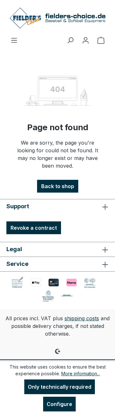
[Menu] (14, 40)
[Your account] (85, 40)
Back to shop (57, 186)
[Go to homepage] (57, 18)
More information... (80, 373)
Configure (59, 404)
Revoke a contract (34, 228)
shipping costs (82, 318)
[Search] (70, 40)
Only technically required (59, 387)
